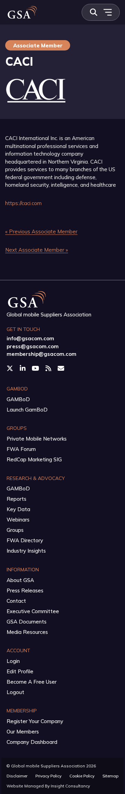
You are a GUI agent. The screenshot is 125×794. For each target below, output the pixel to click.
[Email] (62, 368)
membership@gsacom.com (41, 354)
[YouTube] (36, 368)
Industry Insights (26, 550)
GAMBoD (18, 399)
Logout (15, 692)
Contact (16, 601)
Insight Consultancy (70, 785)
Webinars (18, 519)
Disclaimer (17, 775)
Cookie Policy (81, 775)
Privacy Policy (48, 775)
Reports (16, 499)
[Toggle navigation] (107, 12)
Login (13, 661)
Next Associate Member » (36, 250)
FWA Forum (21, 449)
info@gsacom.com (30, 338)
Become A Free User (32, 681)
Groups (15, 530)
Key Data (18, 509)
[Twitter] (11, 368)
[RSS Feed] (48, 368)
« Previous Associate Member (41, 231)
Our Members (23, 731)
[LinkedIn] (23, 368)
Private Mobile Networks (37, 438)
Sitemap (110, 775)
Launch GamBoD (27, 409)
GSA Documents (27, 621)
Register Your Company (35, 721)
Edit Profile (20, 671)
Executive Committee (33, 611)
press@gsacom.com (33, 346)
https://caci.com (23, 203)
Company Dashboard (32, 742)
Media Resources (27, 632)
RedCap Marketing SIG (34, 459)
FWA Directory (25, 540)
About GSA (20, 580)
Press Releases (25, 590)
